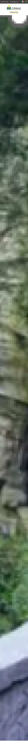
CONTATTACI (14, 12)
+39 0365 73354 (4, 1)
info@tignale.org (14, 1)
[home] (14, 7)
